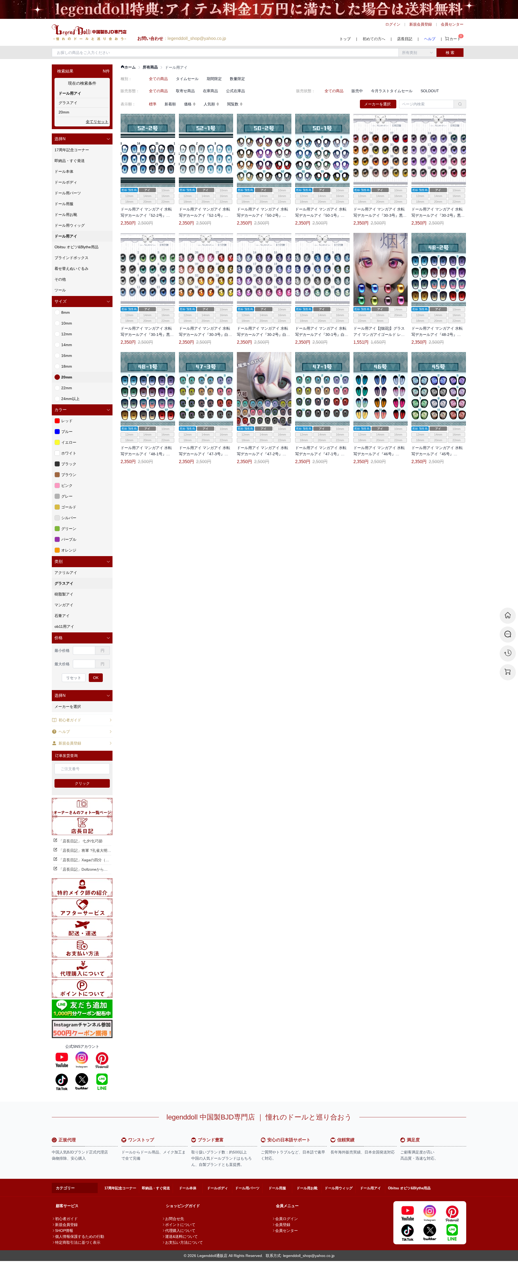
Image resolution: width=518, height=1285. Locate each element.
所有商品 (150, 67)
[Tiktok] (62, 1081)
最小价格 (62, 650)
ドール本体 (187, 1188)
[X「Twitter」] (82, 1081)
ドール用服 (277, 1188)
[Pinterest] (102, 1059)
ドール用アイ (370, 1188)
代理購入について (180, 1230)
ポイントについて (180, 1224)
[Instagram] (82, 1059)
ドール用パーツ (247, 1188)
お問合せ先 (174, 1219)
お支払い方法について (184, 1242)
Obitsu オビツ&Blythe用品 (409, 1188)
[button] (82, 138)
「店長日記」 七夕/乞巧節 (81, 841)
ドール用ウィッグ (339, 1188)
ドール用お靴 (307, 1188)
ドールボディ (217, 1188)
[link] (128, 67)
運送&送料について (181, 1236)
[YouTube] (62, 1059)
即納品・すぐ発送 (156, 1188)
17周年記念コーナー (120, 1188)
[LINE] (102, 1081)
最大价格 (62, 664)
